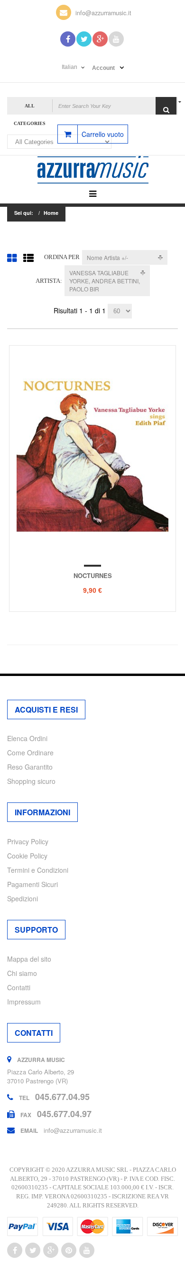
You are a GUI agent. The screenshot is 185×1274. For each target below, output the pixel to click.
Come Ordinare (30, 752)
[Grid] (12, 257)
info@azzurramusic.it (103, 13)
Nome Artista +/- (107, 257)
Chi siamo (22, 973)
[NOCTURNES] (92, 453)
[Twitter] (84, 39)
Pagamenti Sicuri (32, 884)
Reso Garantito (30, 767)
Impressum (24, 1001)
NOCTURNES (93, 575)
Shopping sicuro (31, 781)
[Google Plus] (100, 39)
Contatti (18, 987)
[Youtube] (116, 39)
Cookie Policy (27, 855)
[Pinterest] (68, 1250)
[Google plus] (50, 1250)
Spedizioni (22, 898)
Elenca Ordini (27, 738)
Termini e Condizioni (37, 870)
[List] (28, 257)
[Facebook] (67, 39)
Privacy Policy (27, 841)
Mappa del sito (29, 959)
